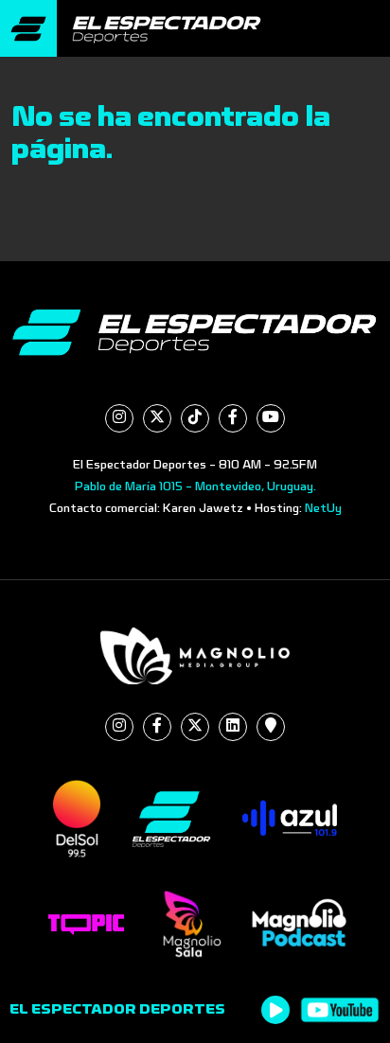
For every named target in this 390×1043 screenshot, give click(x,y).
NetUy (323, 508)
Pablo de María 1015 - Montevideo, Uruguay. (195, 486)
